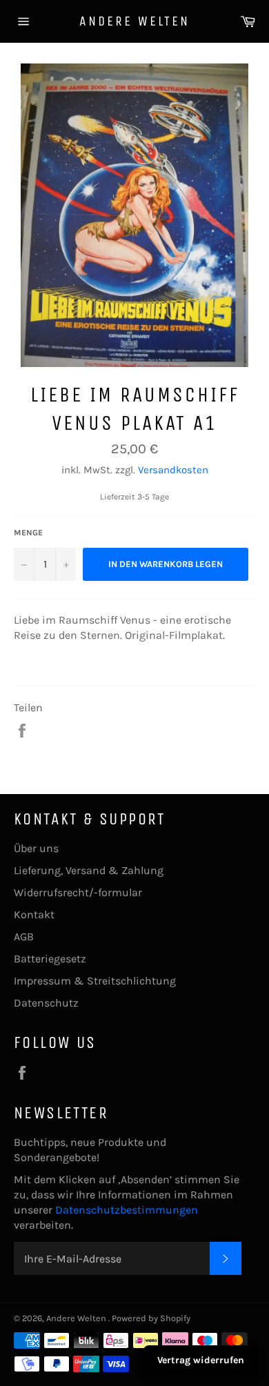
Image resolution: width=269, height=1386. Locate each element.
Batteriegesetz (50, 958)
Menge (28, 532)
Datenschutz (46, 1002)
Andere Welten (134, 21)
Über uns (36, 848)
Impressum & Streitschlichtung (95, 980)
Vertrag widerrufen (200, 1360)
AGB (24, 936)
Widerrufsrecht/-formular (78, 892)
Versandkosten (173, 470)
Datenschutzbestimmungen (126, 1209)
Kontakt (34, 914)
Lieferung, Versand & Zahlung (88, 870)
